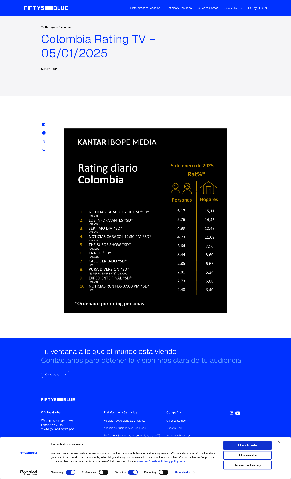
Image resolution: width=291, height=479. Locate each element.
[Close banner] (279, 442)
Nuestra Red (174, 428)
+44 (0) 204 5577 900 (59, 429)
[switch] (103, 472)
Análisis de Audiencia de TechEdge (125, 428)
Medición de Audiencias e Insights (124, 420)
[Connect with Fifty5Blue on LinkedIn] (231, 413)
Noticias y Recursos (178, 435)
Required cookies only (247, 465)
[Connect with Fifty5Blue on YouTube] (238, 413)
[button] (145, 8)
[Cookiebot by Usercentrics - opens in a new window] (28, 472)
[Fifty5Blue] (46, 8)
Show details (182, 472)
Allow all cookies (247, 445)
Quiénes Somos (176, 420)
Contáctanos (53, 374)
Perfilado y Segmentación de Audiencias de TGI (132, 435)
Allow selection (248, 455)
